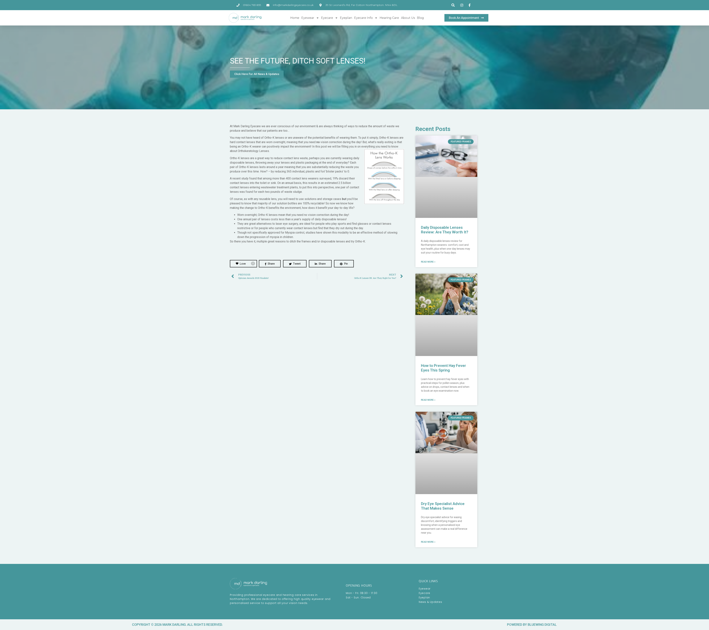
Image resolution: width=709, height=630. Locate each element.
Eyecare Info (363, 18)
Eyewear (307, 18)
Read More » (428, 262)
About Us (408, 18)
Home (294, 18)
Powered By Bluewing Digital (532, 624)
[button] (453, 5)
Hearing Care (389, 18)
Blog (420, 18)
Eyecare (327, 18)
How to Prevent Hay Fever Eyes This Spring (443, 367)
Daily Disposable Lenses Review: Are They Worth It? (444, 229)
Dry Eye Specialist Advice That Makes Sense (443, 506)
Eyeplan (346, 18)
